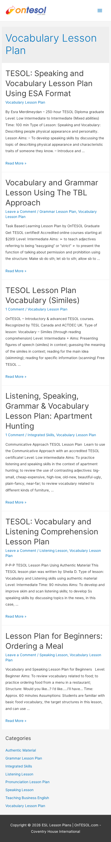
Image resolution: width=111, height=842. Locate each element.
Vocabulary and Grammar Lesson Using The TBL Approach (51, 192)
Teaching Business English (27, 798)
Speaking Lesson (53, 655)
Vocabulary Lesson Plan (25, 102)
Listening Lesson (53, 550)
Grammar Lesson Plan (57, 211)
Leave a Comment (20, 211)
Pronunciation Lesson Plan (27, 782)
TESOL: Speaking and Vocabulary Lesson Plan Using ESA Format (49, 83)
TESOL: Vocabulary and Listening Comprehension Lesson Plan (51, 531)
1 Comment (14, 309)
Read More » (15, 163)
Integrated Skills (41, 435)
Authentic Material (20, 750)
